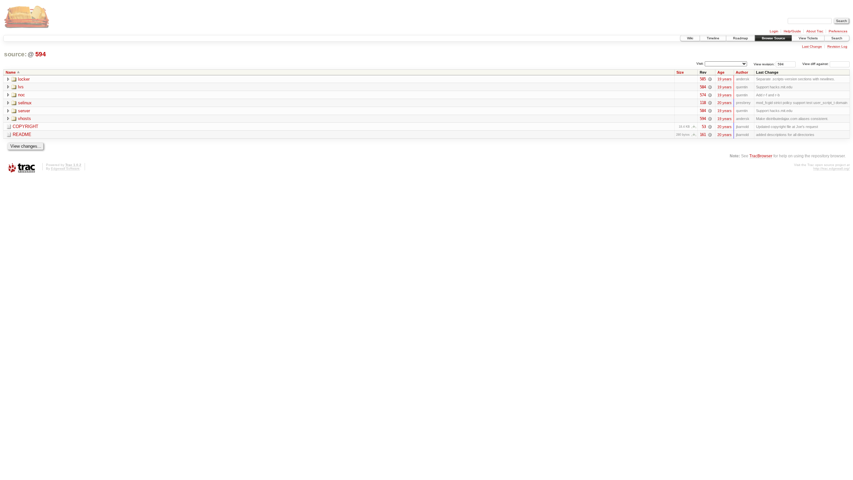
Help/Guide (792, 31)
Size (680, 72)
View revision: (764, 64)
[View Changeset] (710, 79)
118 (703, 102)
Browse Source (773, 38)
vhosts (24, 118)
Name (11, 72)
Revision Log (837, 46)
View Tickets (808, 38)
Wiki (690, 38)
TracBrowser (760, 156)
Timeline (713, 38)
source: (15, 54)
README (22, 134)
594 (40, 54)
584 (703, 87)
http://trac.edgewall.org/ (831, 168)
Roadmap (740, 38)
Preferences (838, 31)
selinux (25, 102)
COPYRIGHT (25, 126)
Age (720, 72)
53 (704, 126)
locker (24, 79)
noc (21, 94)
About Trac (814, 31)
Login (774, 31)
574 (703, 95)
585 (703, 79)
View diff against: (816, 64)
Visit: (700, 63)
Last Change (812, 46)
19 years (724, 79)
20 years (724, 103)
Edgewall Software (65, 168)
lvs (21, 86)
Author (742, 72)
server (24, 110)
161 (703, 134)
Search (836, 38)
